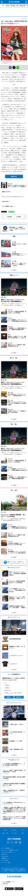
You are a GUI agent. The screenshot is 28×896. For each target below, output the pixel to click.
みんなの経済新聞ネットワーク (14, 877)
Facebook (8, 842)
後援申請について (5, 858)
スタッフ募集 (5, 860)
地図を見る (14, 176)
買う (18, 5)
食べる (7, 5)
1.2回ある (7, 685)
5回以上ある (7, 690)
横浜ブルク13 (6, 191)
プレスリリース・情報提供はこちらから (10, 850)
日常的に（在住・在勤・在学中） (13, 693)
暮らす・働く (22, 5)
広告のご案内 (5, 856)
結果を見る (19, 697)
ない (5, 682)
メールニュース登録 (6, 862)
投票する (9, 697)
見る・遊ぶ (13, 5)
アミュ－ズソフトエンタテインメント (12, 196)
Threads (20, 842)
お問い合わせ (5, 854)
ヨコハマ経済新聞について (7, 848)
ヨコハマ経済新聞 (14, 2)
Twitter (12, 842)
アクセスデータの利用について (8, 852)
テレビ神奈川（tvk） (8, 206)
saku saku (5, 201)
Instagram (16, 842)
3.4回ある (7, 687)
